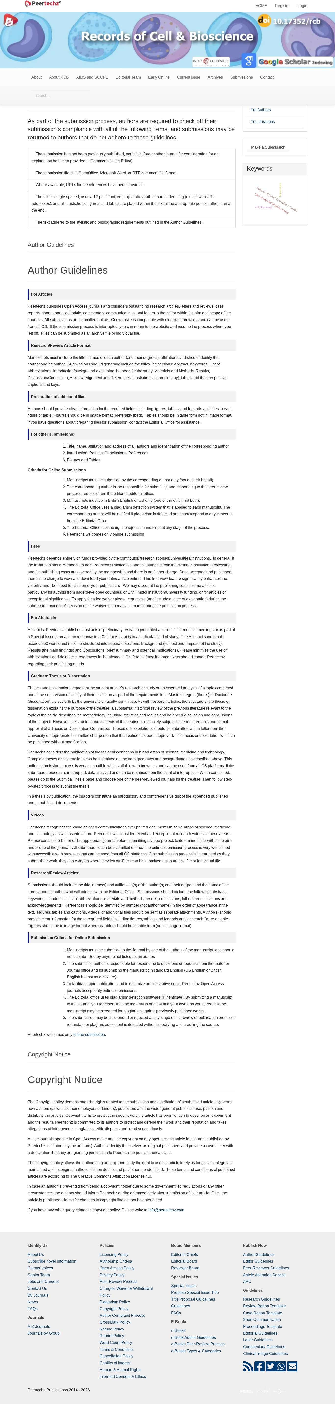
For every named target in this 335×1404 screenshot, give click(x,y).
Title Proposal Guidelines (193, 1299)
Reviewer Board (185, 1268)
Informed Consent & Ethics (123, 1376)
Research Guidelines (261, 1299)
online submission (89, 1034)
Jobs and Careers (43, 1281)
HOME (261, 6)
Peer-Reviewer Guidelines (266, 1268)
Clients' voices (40, 1268)
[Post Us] (248, 1369)
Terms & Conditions (117, 1349)
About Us (36, 1255)
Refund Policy (112, 1329)
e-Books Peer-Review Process (198, 1344)
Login (302, 6)
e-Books (178, 1331)
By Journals (38, 1295)
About (36, 77)
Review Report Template (264, 1306)
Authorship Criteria (116, 1261)
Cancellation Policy (116, 1356)
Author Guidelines (258, 1255)
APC (247, 1281)
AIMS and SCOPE (92, 77)
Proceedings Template (262, 1326)
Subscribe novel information (52, 1261)
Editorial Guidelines (260, 1333)
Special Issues (184, 1286)
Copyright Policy (114, 1309)
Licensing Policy (114, 1255)
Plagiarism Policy (115, 1302)
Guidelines (180, 1306)
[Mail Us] (292, 1369)
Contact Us (37, 1288)
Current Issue (188, 77)
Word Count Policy (116, 1343)
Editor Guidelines (258, 1261)
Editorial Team (128, 77)
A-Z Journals (39, 1326)
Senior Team (39, 1275)
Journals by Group (44, 1333)
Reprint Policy (112, 1336)
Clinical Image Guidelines (265, 1354)
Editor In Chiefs (184, 1255)
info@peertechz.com (166, 1210)
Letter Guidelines (258, 1340)
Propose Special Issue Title (195, 1293)
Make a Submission (268, 147)
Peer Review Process (118, 1281)
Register (282, 6)
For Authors (261, 110)
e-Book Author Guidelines (193, 1337)
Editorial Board (184, 1261)
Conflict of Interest (115, 1363)
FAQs (33, 1309)
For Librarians (263, 122)
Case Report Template (262, 1313)
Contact (267, 77)
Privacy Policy (112, 1275)
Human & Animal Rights (120, 1370)
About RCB (59, 77)
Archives (215, 77)
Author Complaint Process (122, 1315)
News (33, 1302)
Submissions (241, 77)
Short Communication (262, 1319)
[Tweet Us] (271, 1369)
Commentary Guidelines (264, 1347)
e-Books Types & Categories (196, 1351)
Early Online (159, 77)
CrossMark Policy (115, 1322)
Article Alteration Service (264, 1275)
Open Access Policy (117, 1268)
